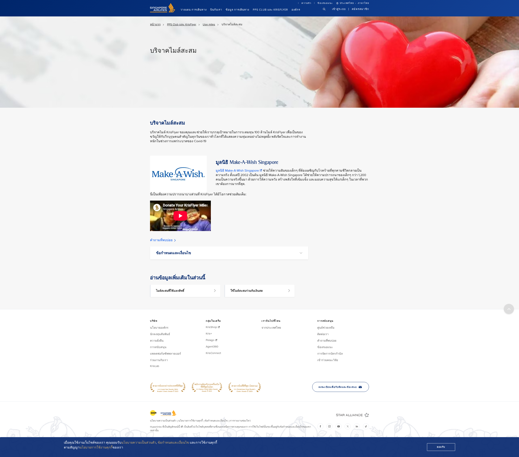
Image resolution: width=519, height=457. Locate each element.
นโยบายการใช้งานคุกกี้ (96, 447)
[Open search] (326, 12)
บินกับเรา (216, 9)
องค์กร (296, 9)
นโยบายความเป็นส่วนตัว (138, 443)
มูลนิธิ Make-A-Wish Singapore (238, 171)
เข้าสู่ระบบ (339, 9)
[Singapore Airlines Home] (162, 11)
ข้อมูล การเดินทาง (237, 9)
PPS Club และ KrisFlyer (270, 9)
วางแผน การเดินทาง (193, 9)
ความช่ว (306, 3)
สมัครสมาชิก (360, 9)
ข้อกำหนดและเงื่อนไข (173, 443)
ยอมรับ (441, 447)
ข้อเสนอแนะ (325, 3)
